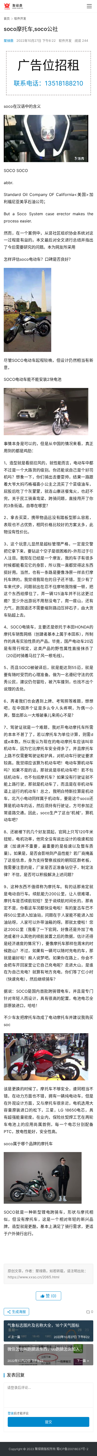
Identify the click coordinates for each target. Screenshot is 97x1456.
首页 (7, 19)
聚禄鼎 (8, 41)
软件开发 (65, 41)
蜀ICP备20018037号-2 (72, 1449)
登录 (11, 1413)
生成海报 (18, 1311)
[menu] (89, 6)
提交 (48, 1422)
